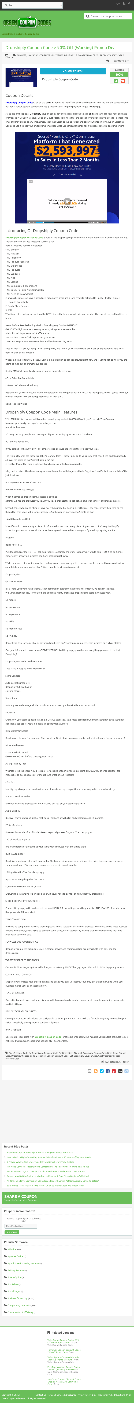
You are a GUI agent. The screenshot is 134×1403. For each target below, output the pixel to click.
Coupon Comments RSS (96, 1071)
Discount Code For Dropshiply (58, 1053)
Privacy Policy (84, 1395)
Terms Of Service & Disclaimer (61, 1395)
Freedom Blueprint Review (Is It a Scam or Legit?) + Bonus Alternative (40, 1152)
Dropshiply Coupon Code (60, 79)
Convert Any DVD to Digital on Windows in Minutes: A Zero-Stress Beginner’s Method (48, 1176)
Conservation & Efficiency (20, 1312)
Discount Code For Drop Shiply (28, 1053)
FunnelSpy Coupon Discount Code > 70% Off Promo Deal (64, 1351)
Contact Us (41, 1395)
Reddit (126, 1071)
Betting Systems (16, 1270)
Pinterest (114, 1071)
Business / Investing (27, 55)
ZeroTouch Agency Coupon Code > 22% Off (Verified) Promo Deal (63, 1368)
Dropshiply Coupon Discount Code (52, 1056)
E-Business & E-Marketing (78, 55)
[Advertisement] (67, 1113)
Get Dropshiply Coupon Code (83, 1056)
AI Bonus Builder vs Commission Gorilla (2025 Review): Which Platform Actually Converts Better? (53, 1181)
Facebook (108, 1071)
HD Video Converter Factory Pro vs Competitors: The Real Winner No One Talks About (48, 1167)
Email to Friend (90, 1071)
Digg (120, 1071)
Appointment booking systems (23, 1263)
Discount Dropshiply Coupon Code (90, 1053)
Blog (94, 1395)
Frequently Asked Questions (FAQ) (114, 1395)
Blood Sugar (14, 1291)
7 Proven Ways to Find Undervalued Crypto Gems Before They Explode (40, 1162)
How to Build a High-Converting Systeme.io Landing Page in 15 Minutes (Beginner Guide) (49, 1157)
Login (117, 3)
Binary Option (14, 1277)
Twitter (102, 1071)
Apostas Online (15, 1256)
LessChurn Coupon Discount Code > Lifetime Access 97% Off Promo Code (64, 1381)
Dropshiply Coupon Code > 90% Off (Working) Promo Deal (61, 47)
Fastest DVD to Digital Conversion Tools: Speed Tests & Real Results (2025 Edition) (46, 1171)
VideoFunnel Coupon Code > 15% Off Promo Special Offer (63, 1341)
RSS (124, 3)
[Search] (88, 16)
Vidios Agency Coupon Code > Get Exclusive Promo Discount (63, 1358)
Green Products (102, 55)
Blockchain (13, 1284)
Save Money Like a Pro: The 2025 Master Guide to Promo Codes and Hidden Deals (45, 1185)
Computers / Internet (51, 55)
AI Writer (12, 1249)
